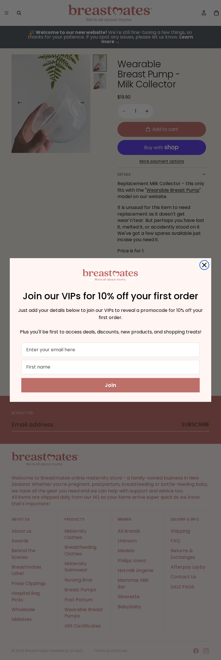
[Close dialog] (204, 265)
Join (110, 385)
